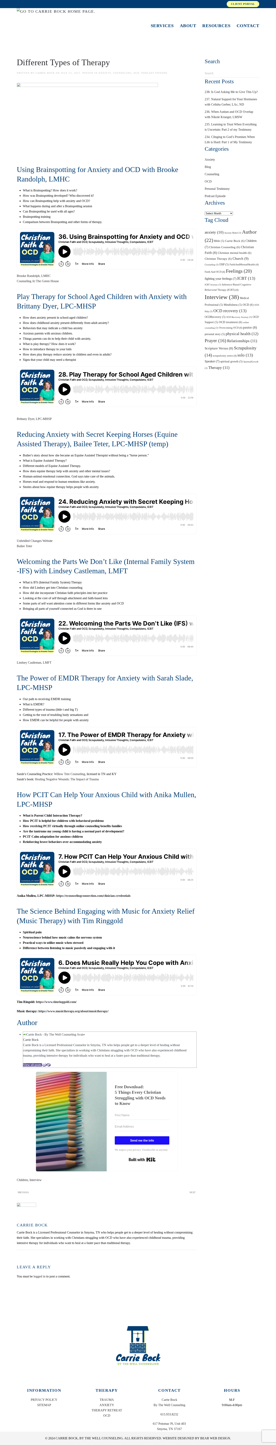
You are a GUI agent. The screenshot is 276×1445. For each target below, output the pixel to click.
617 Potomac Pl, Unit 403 (169, 1423)
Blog (208, 167)
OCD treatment (230, 322)
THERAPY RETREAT (107, 1410)
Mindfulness (233, 304)
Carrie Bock (45, 73)
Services (162, 25)
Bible (219, 240)
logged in (39, 1276)
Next (193, 1192)
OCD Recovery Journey (239, 317)
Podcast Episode (154, 73)
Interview (35, 1180)
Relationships (242, 341)
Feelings (239, 271)
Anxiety (104, 73)
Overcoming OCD (230, 327)
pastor (250, 327)
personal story (215, 334)
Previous (23, 1192)
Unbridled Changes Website (35, 541)
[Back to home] (65, 25)
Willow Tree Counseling (69, 774)
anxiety (214, 232)
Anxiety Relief (232, 233)
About (188, 25)
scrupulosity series (225, 355)
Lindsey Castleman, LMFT (34, 662)
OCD (136, 73)
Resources (216, 25)
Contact (248, 25)
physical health (242, 333)
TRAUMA (107, 1399)
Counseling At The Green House (38, 281)
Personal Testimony (217, 188)
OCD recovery (230, 310)
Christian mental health (234, 252)
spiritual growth (231, 361)
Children (22, 1180)
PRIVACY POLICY (44, 1399)
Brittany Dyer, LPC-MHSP (34, 419)
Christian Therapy (218, 258)
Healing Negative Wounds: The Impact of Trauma (67, 779)
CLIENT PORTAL (243, 3)
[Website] (49, 1065)
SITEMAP (44, 1405)
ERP (224, 264)
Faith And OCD (215, 271)
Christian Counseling (224, 247)
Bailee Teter (24, 546)
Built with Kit (142, 1159)
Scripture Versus (219, 348)
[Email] (44, 1065)
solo (245, 355)
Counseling (122, 73)
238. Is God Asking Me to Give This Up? (231, 92)
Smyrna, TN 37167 (169, 1429)
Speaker (212, 361)
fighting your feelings (220, 279)
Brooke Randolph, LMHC (34, 276)
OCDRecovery (215, 316)
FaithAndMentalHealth (244, 264)
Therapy (219, 367)
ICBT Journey (213, 285)
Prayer (215, 340)
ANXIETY (106, 1405)
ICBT (246, 278)
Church (241, 258)
